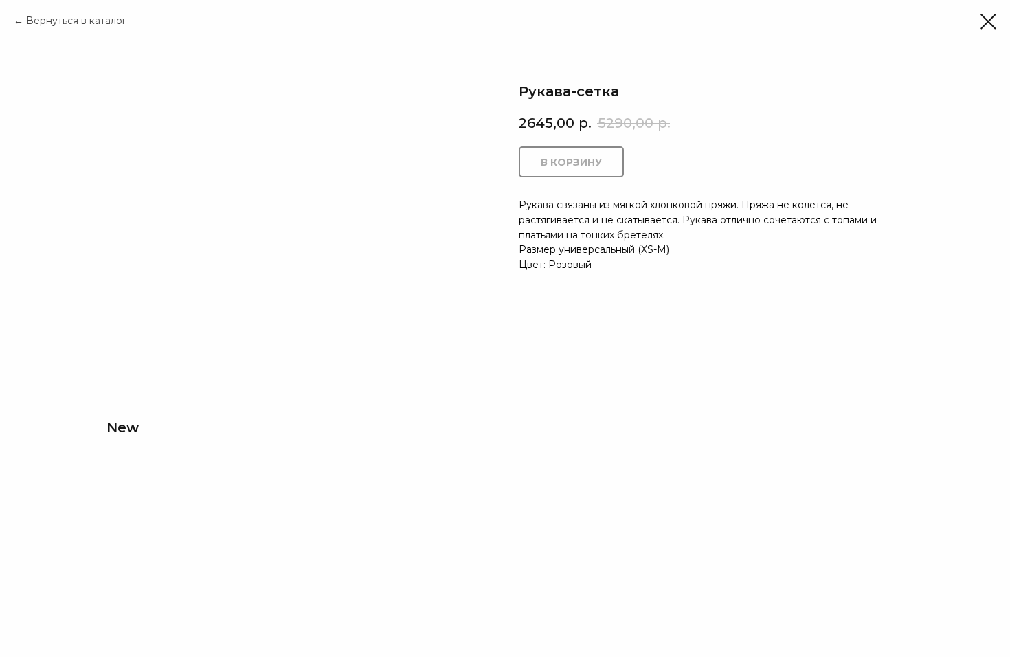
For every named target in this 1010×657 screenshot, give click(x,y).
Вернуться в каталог (76, 20)
